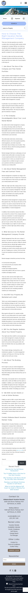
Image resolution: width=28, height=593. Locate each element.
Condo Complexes (14, 529)
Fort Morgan (14, 535)
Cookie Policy (14, 546)
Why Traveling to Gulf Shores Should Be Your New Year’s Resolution (14, 478)
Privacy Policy (13, 589)
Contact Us (14, 542)
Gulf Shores (14, 531)
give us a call (20, 450)
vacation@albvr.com (14, 516)
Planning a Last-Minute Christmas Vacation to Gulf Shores (14, 482)
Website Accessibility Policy (12, 579)
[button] (26, 3)
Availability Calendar (14, 527)
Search (14, 23)
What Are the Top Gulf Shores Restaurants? (14, 470)
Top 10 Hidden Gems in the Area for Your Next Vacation (14, 474)
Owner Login (14, 550)
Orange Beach (14, 533)
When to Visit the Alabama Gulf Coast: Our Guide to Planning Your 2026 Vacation (14, 488)
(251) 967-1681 (14, 518)
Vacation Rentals (14, 525)
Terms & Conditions (14, 544)
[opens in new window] (10, 571)
